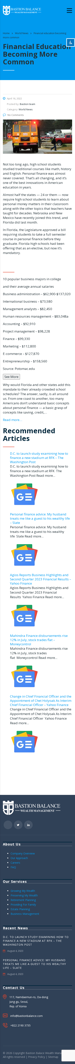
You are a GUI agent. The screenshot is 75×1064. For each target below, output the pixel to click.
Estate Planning (20, 909)
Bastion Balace (35, 1053)
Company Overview (23, 853)
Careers (15, 862)
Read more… (12, 420)
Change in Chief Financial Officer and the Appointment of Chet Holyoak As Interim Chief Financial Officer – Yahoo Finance (40, 700)
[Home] (22, 10)
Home (6, 33)
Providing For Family (23, 904)
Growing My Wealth (23, 891)
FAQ (13, 867)
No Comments (16, 115)
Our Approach (19, 858)
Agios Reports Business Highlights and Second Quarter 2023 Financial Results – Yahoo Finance (40, 579)
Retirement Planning (23, 900)
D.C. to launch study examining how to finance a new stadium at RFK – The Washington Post (39, 457)
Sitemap (53, 1057)
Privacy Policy (36, 1057)
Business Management (25, 914)
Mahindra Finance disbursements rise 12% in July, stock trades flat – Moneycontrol (39, 639)
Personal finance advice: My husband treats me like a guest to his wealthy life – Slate (40, 518)
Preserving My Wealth (24, 895)
